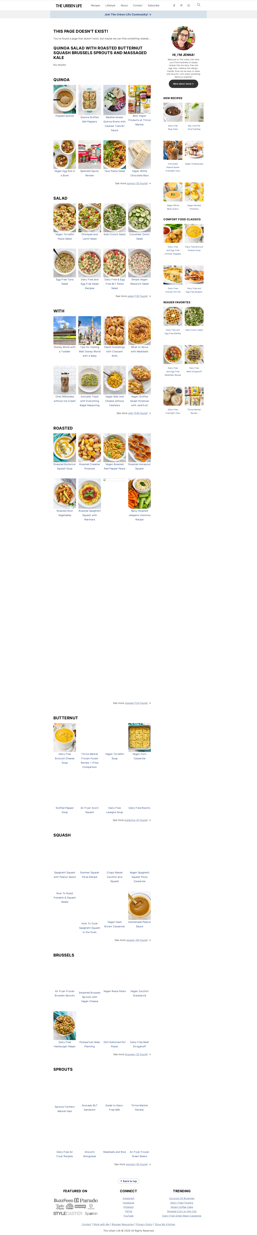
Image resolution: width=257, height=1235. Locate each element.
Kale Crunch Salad (115, 234)
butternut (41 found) (136, 991)
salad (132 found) (137, 296)
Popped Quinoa (65, 115)
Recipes (95, 5)
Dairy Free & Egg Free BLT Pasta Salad (115, 284)
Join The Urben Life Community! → (128, 14)
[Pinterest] (181, 5)
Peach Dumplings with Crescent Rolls (114, 351)
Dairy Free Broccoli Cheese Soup (64, 758)
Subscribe (153, 5)
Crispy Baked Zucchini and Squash (114, 1048)
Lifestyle (110, 5)
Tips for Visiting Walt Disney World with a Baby (90, 351)
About (124, 5)
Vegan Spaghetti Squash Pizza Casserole (140, 1048)
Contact (137, 5)
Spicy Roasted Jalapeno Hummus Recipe (140, 515)
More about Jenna (182, 84)
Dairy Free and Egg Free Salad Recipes (90, 284)
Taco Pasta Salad (114, 171)
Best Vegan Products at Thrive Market (139, 120)
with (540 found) (138, 413)
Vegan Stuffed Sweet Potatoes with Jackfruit (139, 401)
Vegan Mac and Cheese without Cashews (114, 401)
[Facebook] (174, 5)
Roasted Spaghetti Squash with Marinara (90, 515)
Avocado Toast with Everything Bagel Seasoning (90, 401)
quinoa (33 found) (137, 183)
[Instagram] (189, 5)
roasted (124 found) (136, 703)
